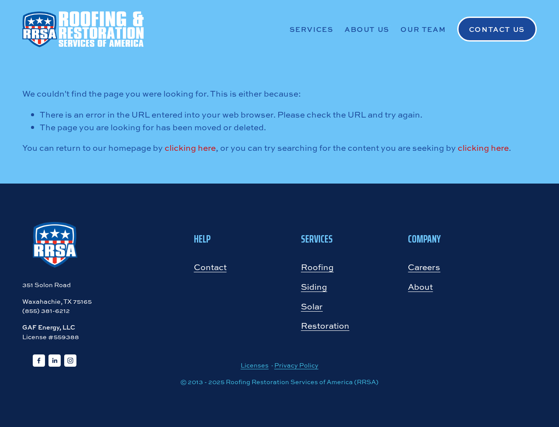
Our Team (423, 29)
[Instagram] (70, 360)
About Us (367, 29)
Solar (312, 306)
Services (312, 29)
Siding (314, 286)
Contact (210, 267)
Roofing (317, 267)
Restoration (325, 325)
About (420, 286)
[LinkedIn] (54, 360)
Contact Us (497, 29)
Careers (424, 267)
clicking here (190, 147)
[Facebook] (39, 360)
